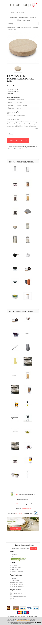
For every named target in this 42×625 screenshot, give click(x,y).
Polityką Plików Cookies (23, 620)
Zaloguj (32, 17)
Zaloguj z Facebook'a (23, 20)
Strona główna (11, 27)
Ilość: (9, 133)
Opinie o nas (15, 556)
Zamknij (38, 623)
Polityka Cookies (16, 567)
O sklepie (14, 554)
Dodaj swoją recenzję (19, 115)
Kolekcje (19, 27)
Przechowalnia (23, 17)
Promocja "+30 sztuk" (17, 571)
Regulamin (14, 565)
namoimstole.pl (33, 616)
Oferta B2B (15, 569)
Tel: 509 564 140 (17, 593)
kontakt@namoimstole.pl (29, 147)
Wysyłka (14, 578)
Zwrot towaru (15, 580)
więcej (37, 128)
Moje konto (13, 17)
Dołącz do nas (17, 599)
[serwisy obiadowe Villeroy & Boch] (23, 3)
